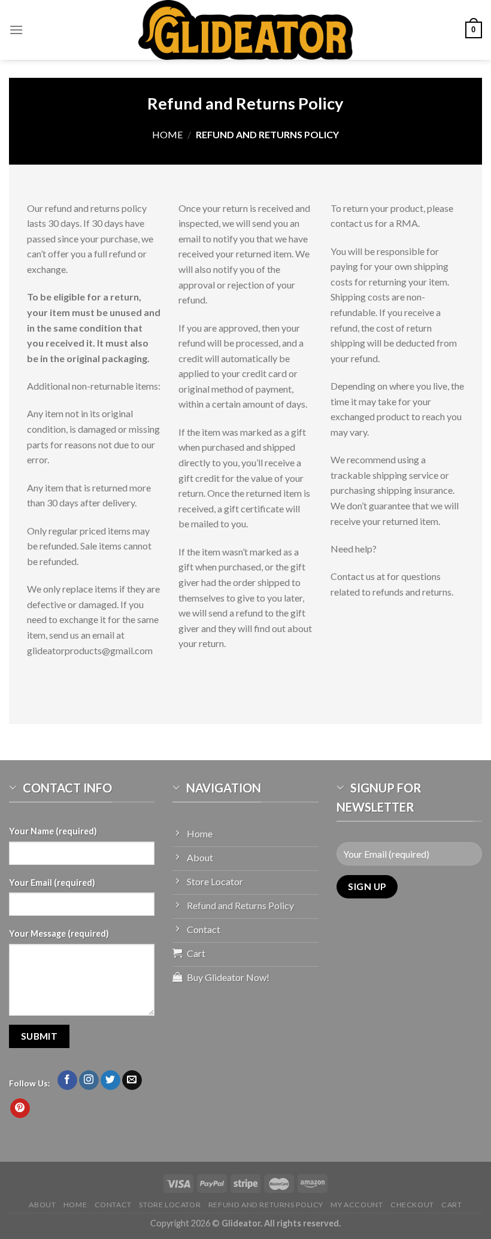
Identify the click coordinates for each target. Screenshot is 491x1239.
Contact (113, 1204)
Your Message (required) (59, 933)
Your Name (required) (53, 831)
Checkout (412, 1204)
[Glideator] (245, 30)
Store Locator (170, 1204)
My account (357, 1204)
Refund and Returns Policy (265, 1204)
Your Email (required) (52, 882)
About (42, 1204)
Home (167, 134)
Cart (451, 1204)
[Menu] (16, 29)
